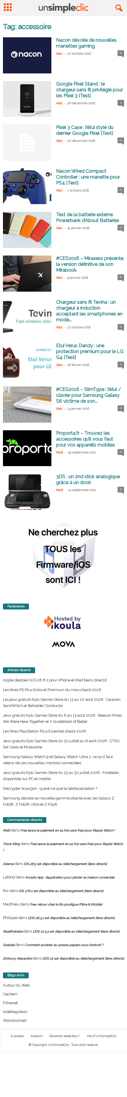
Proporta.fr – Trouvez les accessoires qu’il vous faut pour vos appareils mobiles (85, 439)
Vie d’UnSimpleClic (102, 1036)
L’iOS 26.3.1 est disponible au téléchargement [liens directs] (71, 918)
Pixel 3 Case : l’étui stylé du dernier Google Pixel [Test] (84, 130)
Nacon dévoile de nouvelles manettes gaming (86, 43)
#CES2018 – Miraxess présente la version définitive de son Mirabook (89, 264)
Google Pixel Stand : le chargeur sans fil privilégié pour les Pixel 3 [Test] (89, 89)
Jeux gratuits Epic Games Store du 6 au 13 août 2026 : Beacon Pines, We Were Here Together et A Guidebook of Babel (63, 718)
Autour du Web (16, 985)
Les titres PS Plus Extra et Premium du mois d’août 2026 (52, 690)
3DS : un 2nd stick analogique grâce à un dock (88, 479)
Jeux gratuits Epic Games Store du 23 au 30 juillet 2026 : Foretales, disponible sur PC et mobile (61, 775)
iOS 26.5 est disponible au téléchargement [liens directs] (65, 864)
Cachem (10, 994)
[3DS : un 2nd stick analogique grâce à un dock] (27, 492)
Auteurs (37, 1036)
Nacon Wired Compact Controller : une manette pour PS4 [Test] (88, 177)
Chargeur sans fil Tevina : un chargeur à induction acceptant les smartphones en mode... (89, 310)
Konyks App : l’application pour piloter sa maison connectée (69, 877)
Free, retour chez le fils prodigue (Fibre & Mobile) (66, 904)
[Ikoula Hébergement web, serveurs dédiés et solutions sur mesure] (63, 623)
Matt (59, 452)
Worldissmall (15, 1020)
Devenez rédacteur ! (64, 1036)
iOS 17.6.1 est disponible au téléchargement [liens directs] (61, 891)
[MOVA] (63, 644)
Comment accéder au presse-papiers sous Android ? (64, 945)
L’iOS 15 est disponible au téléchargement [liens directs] (83, 958)
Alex (59, 54)
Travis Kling (11, 844)
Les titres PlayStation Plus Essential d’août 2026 (44, 731)
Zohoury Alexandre (17, 958)
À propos (17, 1036)
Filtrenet (10, 1003)
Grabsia (8, 945)
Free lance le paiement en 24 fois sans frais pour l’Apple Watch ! (67, 830)
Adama (8, 864)
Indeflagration (15, 1011)
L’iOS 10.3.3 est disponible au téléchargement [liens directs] (76, 931)
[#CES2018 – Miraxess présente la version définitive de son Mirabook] (27, 274)
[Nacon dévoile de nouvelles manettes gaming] (27, 55)
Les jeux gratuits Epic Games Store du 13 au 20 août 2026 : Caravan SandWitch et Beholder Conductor (62, 702)
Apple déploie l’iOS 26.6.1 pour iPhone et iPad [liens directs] (55, 680)
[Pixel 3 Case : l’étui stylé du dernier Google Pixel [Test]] (27, 143)
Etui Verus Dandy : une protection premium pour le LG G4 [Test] (89, 351)
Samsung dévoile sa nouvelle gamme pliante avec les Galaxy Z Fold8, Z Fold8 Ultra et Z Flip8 (58, 801)
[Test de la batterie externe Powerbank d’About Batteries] (27, 230)
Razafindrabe (12, 931)
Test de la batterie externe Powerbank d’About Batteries (87, 217)
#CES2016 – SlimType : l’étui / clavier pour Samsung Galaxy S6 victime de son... (88, 395)
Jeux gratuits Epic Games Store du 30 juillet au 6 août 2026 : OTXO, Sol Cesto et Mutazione (62, 744)
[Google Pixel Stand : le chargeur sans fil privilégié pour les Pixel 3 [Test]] (27, 99)
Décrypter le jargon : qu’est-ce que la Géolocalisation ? (50, 788)
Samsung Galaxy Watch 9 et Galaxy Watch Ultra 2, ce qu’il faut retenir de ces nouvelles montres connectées (58, 760)
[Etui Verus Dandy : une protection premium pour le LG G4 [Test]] (27, 361)
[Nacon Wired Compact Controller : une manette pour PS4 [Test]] (27, 186)
